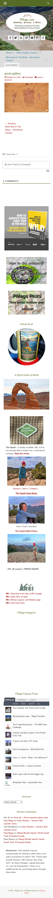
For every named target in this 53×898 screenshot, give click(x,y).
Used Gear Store (15, 603)
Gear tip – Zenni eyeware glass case (31, 817)
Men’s (26, 489)
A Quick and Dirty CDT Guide (25, 741)
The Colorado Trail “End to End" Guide (29, 708)
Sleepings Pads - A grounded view (27, 782)
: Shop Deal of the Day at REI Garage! (24, 594)
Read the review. (22, 453)
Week (23, 704)
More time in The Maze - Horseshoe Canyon (26, 59)
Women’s (17, 489)
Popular (9, 700)
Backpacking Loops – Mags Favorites (29, 716)
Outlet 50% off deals (17, 597)
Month (32, 704)
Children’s (34, 489)
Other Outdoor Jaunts (27, 53)
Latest (32, 700)
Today (15, 704)
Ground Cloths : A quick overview (27, 766)
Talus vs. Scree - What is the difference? (30, 757)
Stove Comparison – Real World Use (28, 749)
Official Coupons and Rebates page (23, 600)
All (39, 704)
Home (9, 53)
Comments (22, 700)
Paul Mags (28, 77)
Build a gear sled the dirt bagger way (28, 774)
